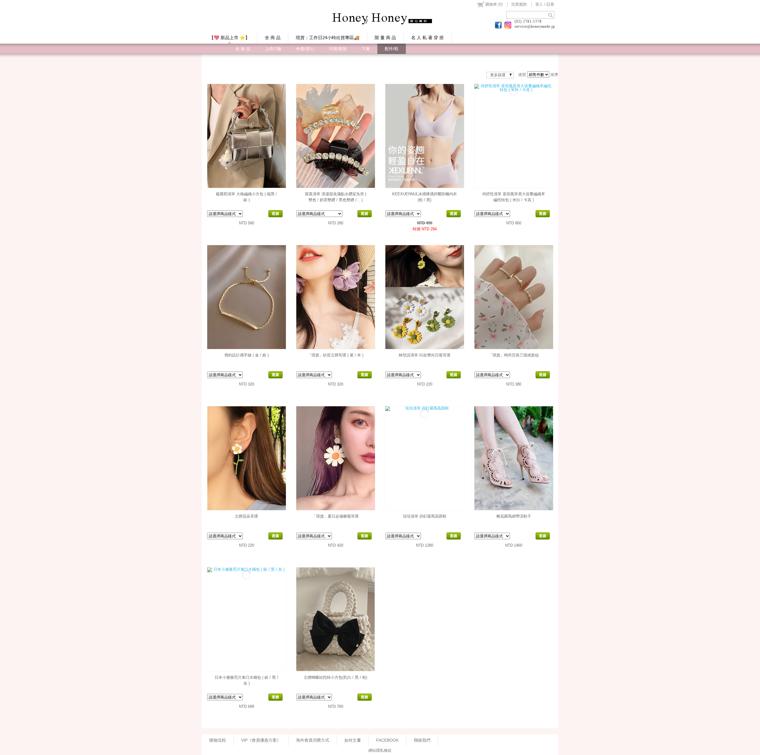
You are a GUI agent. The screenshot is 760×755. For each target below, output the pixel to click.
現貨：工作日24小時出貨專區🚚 (328, 37)
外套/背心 (305, 48)
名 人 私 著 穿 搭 (427, 37)
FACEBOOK (387, 740)
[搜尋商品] (551, 14)
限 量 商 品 (385, 37)
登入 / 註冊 (544, 4)
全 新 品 (242, 48)
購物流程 (217, 740)
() (494, 4)
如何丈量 (352, 740)
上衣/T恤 (273, 48)
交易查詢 (519, 4)
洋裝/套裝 (338, 48)
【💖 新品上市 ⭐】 (229, 37)
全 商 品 (273, 37)
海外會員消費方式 (312, 740)
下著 (366, 48)
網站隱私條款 (380, 750)
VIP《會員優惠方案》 (261, 740)
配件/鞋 (391, 48)
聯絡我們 (422, 740)
